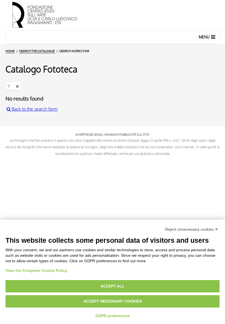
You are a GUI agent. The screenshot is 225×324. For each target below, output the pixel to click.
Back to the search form (35, 109)
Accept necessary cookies (112, 301)
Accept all (112, 286)
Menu (204, 37)
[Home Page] (112, 15)
